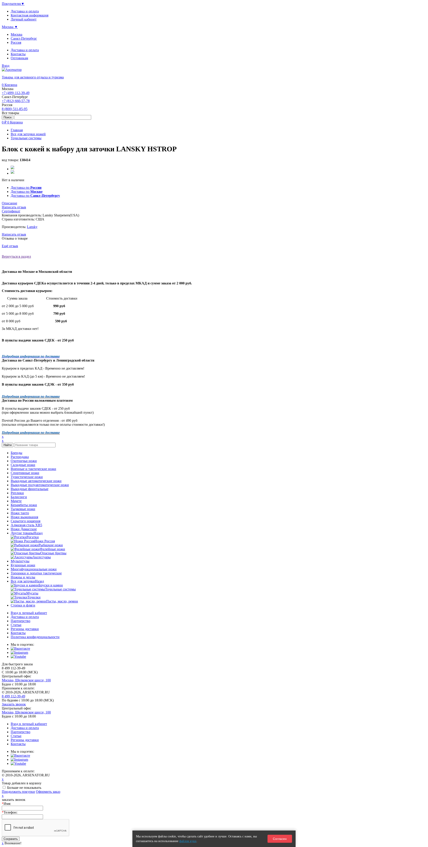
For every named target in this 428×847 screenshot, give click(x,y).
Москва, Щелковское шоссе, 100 (26, 680)
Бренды (16, 453)
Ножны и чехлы (23, 577)
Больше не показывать (24, 787)
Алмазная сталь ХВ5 (26, 525)
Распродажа (20, 457)
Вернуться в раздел (16, 256)
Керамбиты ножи (24, 505)
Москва (16, 34)
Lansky (32, 227)
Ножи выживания (24, 517)
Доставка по (26, 187)
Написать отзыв (14, 234)
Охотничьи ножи (24, 461)
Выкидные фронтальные (29, 489)
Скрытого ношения (25, 521)
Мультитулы (20, 561)
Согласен (280, 839)
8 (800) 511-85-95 (14, 109)
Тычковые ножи (23, 509)
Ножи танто (20, 513)
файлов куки (187, 841)
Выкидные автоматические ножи (36, 481)
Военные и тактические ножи (33, 469)
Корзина (9, 85)
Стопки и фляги (23, 605)
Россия (16, 42)
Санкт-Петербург (24, 38)
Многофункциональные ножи (34, 569)
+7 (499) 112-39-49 (15, 93)
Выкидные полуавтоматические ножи (40, 485)
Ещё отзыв (10, 246)
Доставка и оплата (25, 50)
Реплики (17, 493)
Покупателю (13, 4)
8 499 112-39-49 (13, 696)
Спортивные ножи (25, 473)
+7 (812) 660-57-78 (16, 101)
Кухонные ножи (23, 565)
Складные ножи (23, 465)
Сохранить (11, 839)
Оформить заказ (48, 792)
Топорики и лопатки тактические (36, 573)
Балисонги (19, 497)
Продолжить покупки (18, 792)
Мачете (16, 501)
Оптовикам (19, 58)
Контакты (18, 54)
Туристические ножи (27, 477)
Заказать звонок (14, 704)
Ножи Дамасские (24, 529)
